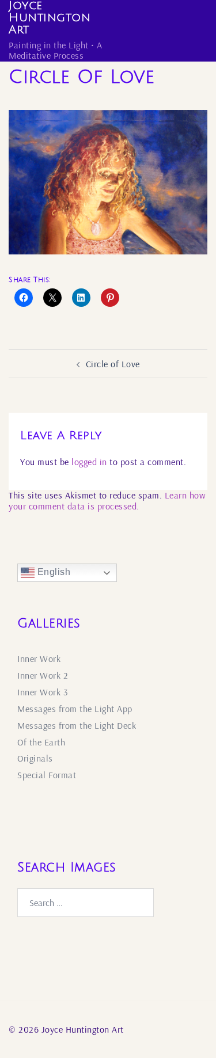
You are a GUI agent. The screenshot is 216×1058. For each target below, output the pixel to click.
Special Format (46, 775)
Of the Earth (41, 742)
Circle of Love (113, 364)
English (52, 572)
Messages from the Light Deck (76, 725)
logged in (89, 461)
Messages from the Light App (74, 708)
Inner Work (38, 658)
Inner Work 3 (42, 692)
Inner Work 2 (42, 675)
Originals (35, 758)
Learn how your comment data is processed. (107, 500)
